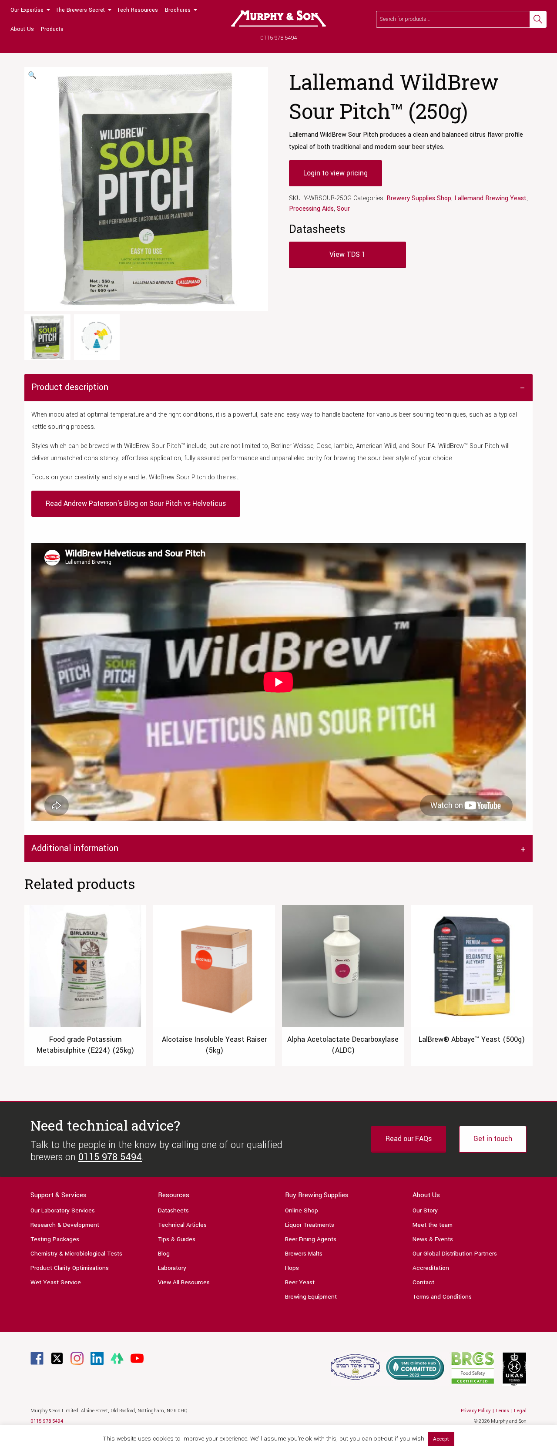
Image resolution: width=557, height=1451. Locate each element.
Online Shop (301, 1210)
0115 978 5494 (278, 38)
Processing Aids (311, 208)
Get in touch (492, 1139)
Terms (502, 1410)
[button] (32, 75)
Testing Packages (54, 1239)
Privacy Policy (475, 1410)
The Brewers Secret (80, 10)
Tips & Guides (176, 1239)
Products (52, 29)
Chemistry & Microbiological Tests (76, 1253)
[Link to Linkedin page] (97, 1358)
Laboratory (172, 1268)
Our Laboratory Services (62, 1210)
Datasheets (173, 1210)
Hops (292, 1268)
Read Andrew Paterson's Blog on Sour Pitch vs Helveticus (136, 503)
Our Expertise (27, 10)
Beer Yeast (300, 1282)
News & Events (433, 1239)
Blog (164, 1253)
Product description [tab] (69, 387)
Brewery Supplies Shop (418, 198)
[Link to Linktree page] (117, 1358)
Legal (520, 1410)
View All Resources (184, 1282)
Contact (423, 1282)
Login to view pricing (335, 173)
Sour (343, 208)
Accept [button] (441, 1439)
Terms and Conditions (442, 1297)
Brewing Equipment (311, 1297)
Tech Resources (137, 10)
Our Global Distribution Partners (455, 1253)
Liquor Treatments (309, 1225)
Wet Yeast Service (55, 1282)
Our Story (425, 1210)
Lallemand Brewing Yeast (490, 198)
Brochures (178, 10)
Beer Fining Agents (310, 1239)
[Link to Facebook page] (37, 1358)
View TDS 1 (347, 254)
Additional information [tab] (74, 848)
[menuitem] (29, 9)
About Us (22, 29)
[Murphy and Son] (278, 18)
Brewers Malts (303, 1253)
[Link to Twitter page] (57, 1358)
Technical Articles (182, 1225)
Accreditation (431, 1268)
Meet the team (433, 1225)
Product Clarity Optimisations (69, 1268)
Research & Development (64, 1225)
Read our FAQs (409, 1139)
